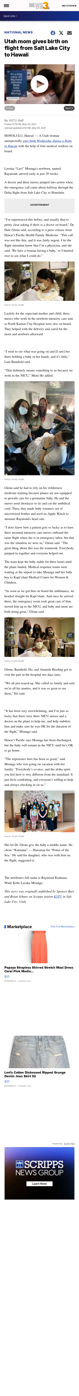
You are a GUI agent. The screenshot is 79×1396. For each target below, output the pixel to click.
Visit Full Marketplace (63, 926)
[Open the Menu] (6, 5)
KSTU (58, 896)
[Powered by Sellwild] (69, 1143)
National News (18, 32)
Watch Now (68, 6)
